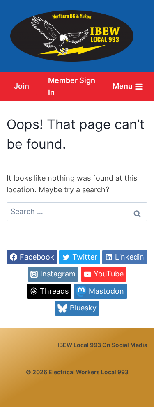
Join (21, 86)
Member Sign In (71, 86)
